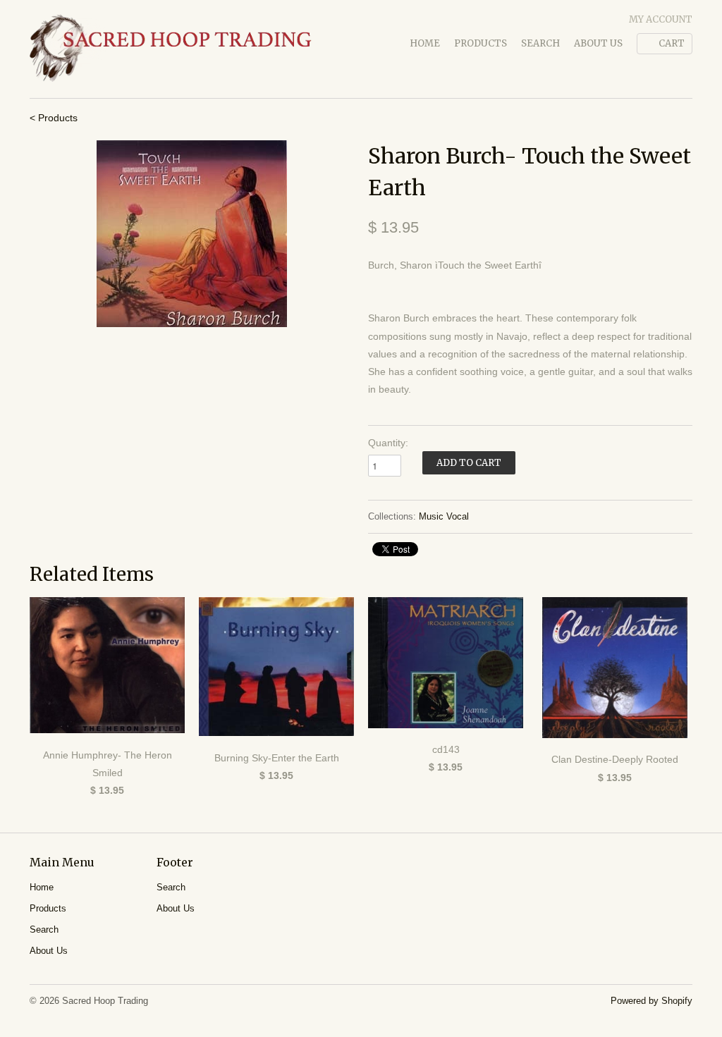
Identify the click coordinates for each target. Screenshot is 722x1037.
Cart (672, 43)
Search (540, 43)
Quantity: (388, 442)
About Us (598, 43)
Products (480, 43)
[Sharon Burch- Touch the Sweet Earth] (192, 233)
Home (425, 43)
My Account (660, 19)
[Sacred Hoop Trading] (171, 49)
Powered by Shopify (651, 1000)
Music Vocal (444, 516)
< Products (54, 117)
